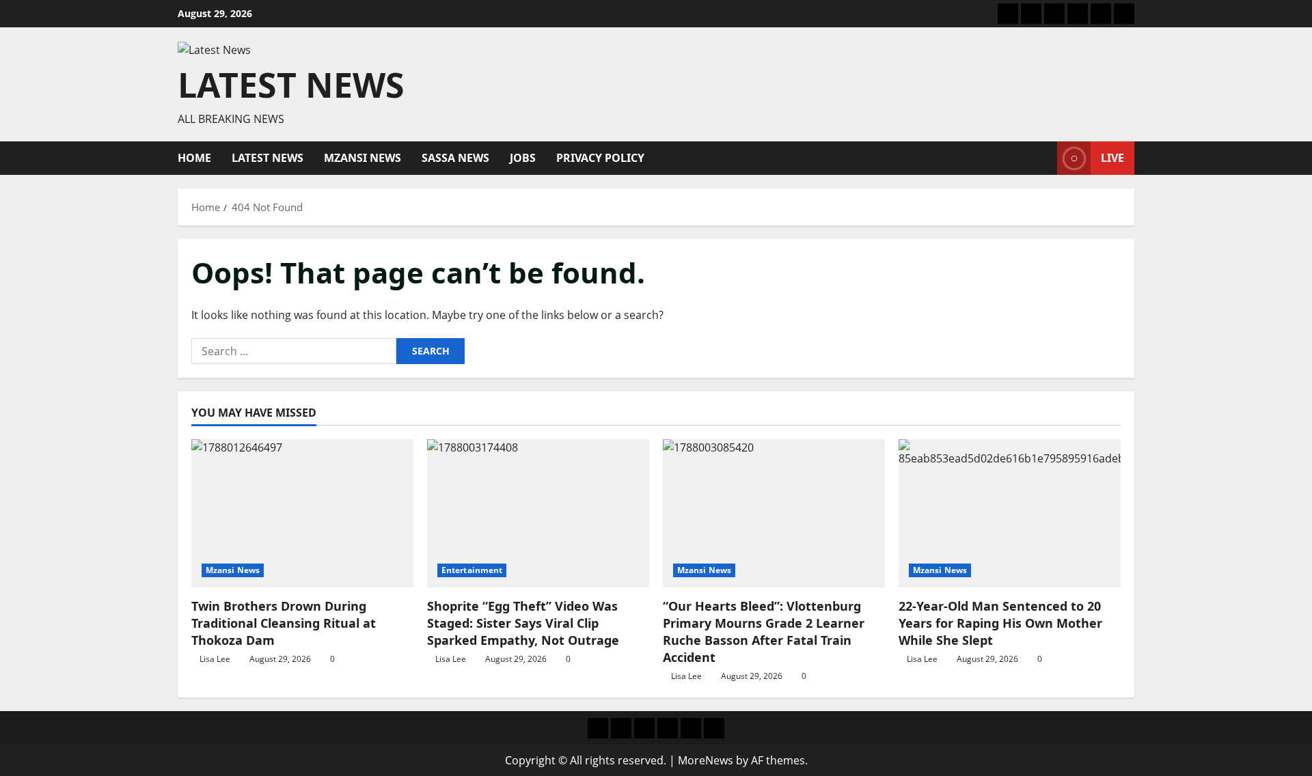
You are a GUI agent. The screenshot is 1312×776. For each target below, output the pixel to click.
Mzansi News (362, 157)
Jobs (523, 157)
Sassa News (455, 157)
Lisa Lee (215, 659)
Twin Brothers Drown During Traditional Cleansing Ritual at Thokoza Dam (283, 623)
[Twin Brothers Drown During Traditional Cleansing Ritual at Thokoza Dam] (302, 513)
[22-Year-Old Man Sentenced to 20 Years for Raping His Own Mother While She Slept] (1010, 513)
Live (1112, 157)
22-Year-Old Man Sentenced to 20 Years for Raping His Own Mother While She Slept (1000, 623)
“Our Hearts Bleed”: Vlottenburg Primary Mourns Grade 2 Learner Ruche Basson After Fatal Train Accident (763, 632)
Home (194, 157)
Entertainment (471, 570)
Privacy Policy (600, 157)
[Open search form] (1043, 158)
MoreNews (705, 760)
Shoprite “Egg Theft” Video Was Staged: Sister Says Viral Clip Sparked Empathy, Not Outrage (523, 623)
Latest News (291, 84)
